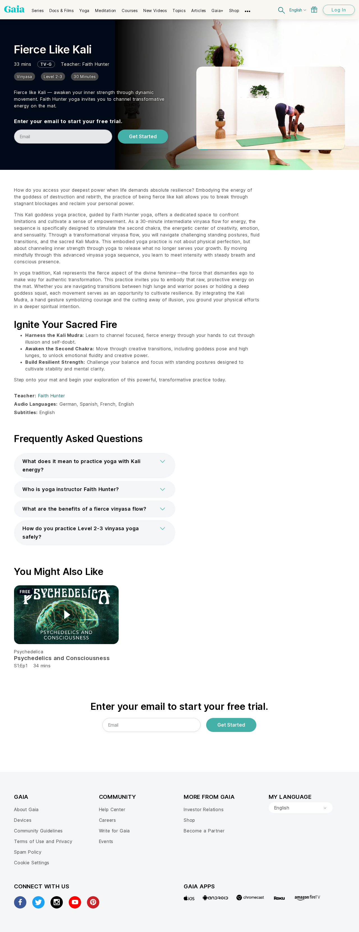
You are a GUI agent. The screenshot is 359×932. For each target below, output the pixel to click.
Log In (339, 10)
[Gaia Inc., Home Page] (14, 9)
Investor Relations (204, 809)
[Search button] (282, 10)
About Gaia (26, 809)
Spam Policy (28, 852)
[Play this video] (66, 615)
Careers (107, 820)
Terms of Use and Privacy (43, 841)
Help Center (112, 809)
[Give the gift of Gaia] (314, 9)
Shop (189, 820)
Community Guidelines (38, 831)
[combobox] (301, 807)
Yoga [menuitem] (84, 10)
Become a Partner (204, 831)
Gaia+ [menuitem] (217, 10)
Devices (23, 820)
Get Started (143, 136)
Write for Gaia (114, 831)
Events (106, 841)
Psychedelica (28, 651)
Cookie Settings (31, 862)
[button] (94, 465)
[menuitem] (38, 9)
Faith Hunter (95, 64)
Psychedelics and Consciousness (62, 658)
